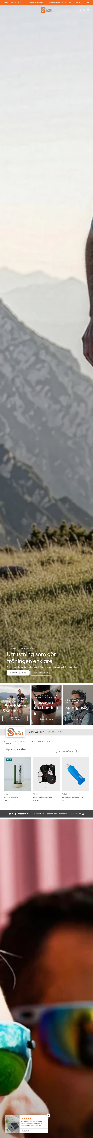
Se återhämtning (46, 719)
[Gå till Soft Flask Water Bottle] (75, 774)
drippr (6, 794)
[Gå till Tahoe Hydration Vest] (46, 774)
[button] (5, 9)
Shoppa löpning (18, 673)
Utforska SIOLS (76, 719)
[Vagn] (87, 10)
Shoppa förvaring (15, 718)
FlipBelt (35, 794)
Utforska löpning (66, 751)
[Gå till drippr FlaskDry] (17, 774)
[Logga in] (83, 10)
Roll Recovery (41, 673)
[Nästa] (87, 751)
